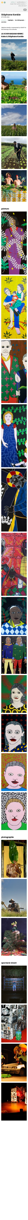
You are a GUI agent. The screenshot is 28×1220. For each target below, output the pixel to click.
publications (21, 2)
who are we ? (22, 5)
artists (13, 2)
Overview (3, 22)
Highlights (10, 20)
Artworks (3, 20)
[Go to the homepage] (3, 2)
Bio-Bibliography (19, 20)
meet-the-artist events (17, 4)
